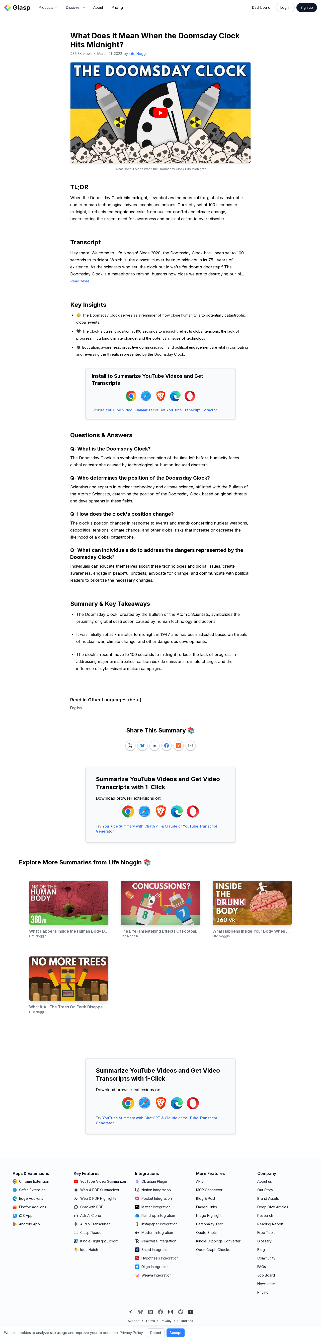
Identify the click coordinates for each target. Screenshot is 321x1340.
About (98, 7)
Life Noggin (138, 53)
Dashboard (261, 7)
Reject (155, 1332)
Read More (80, 281)
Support (134, 1321)
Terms (150, 1321)
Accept (176, 1332)
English (76, 708)
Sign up (306, 7)
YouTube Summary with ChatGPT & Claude (139, 826)
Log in (285, 7)
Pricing (117, 7)
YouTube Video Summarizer (130, 410)
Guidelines (185, 1321)
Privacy (166, 1321)
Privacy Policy (131, 1332)
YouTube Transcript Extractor (191, 410)
